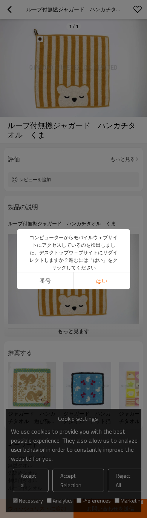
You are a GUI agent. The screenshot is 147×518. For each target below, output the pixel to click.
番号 (45, 281)
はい (101, 281)
